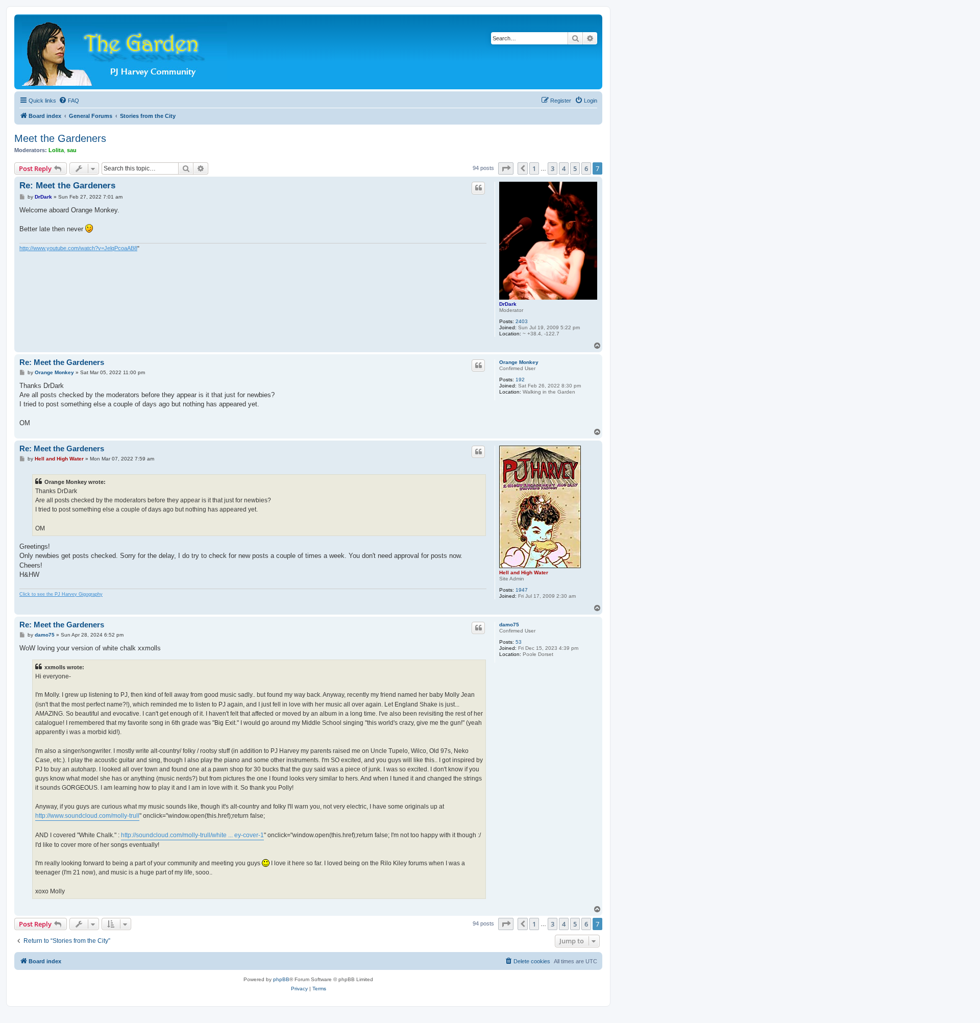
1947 (522, 590)
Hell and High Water (523, 572)
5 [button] (575, 168)
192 (520, 379)
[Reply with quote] (478, 188)
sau (72, 150)
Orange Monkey (518, 362)
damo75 (509, 624)
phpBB (281, 979)
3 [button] (552, 168)
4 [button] (564, 168)
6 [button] (586, 168)
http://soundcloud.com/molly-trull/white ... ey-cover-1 (192, 835)
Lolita (56, 150)
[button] (505, 168)
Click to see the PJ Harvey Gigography (61, 594)
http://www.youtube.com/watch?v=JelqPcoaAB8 (78, 248)
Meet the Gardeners (60, 138)
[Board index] (125, 52)
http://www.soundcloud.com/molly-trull (87, 815)
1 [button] (534, 168)
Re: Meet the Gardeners (67, 185)
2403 (522, 321)
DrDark (508, 304)
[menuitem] (69, 100)
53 (519, 642)
